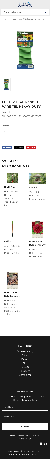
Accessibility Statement (28, 436)
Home (4, 19)
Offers (25, 355)
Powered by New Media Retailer (24, 454)
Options (6, 125)
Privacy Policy (24, 439)
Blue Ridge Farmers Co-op (27, 451)
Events (25, 359)
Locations (25, 371)
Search (12, 436)
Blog (25, 363)
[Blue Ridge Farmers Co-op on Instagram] (45, 444)
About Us (25, 367)
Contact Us (25, 375)
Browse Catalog (25, 351)
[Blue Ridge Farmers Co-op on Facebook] (41, 444)
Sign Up (25, 426)
